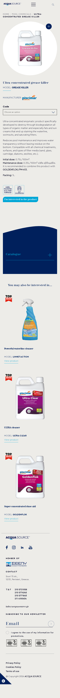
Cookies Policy (13, 667)
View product (11, 361)
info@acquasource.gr (17, 607)
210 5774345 (21, 593)
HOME (6, 14)
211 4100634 (21, 599)
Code (6, 106)
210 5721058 (21, 589)
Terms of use (12, 671)
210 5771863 (21, 596)
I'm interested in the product (20, 199)
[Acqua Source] (12, 4)
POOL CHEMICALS (21, 14)
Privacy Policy (13, 663)
